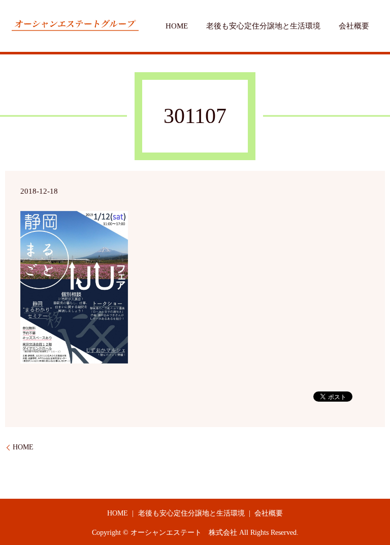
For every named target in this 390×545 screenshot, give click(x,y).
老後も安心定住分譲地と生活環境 (263, 26)
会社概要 (354, 26)
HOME (177, 26)
